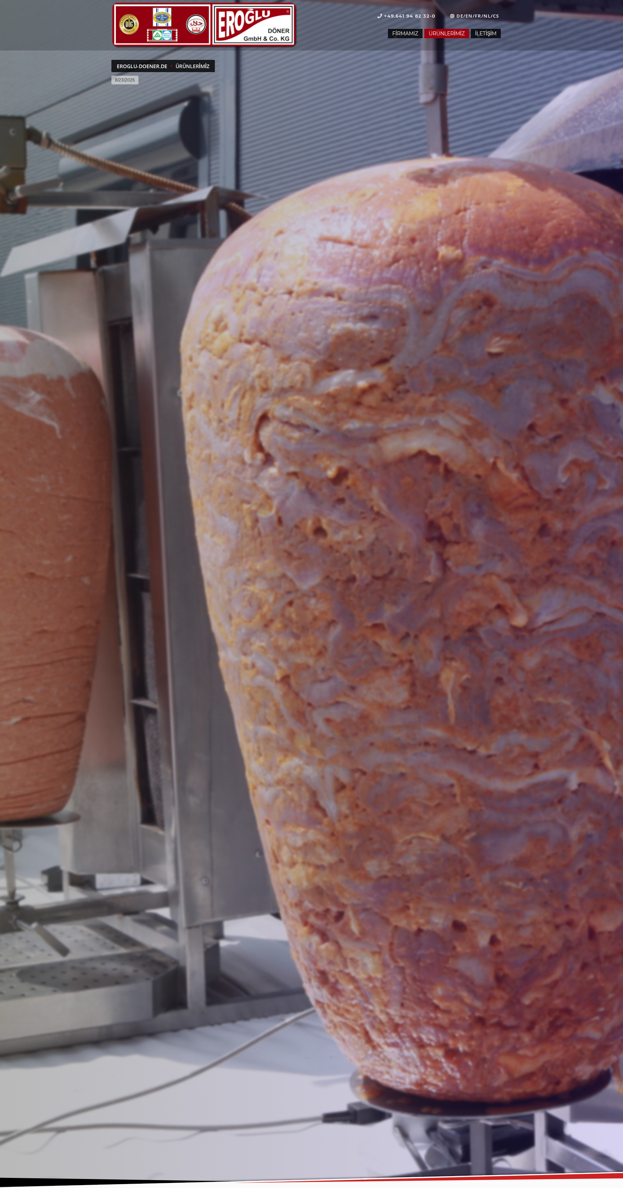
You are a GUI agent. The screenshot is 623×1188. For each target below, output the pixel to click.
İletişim (485, 33)
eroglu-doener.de (142, 66)
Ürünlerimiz (447, 33)
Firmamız (405, 33)
